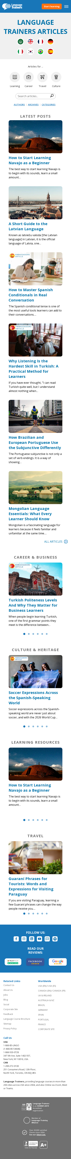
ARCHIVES (33, 104)
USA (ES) (52, 985)
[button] (24, 634)
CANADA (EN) (44, 990)
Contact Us (8, 985)
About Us (8, 990)
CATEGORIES (48, 104)
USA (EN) (42, 985)
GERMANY (43, 1010)
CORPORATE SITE (46, 1029)
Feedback (8, 1014)
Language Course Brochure (16, 1018)
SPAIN (41, 1014)
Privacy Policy (10, 1028)
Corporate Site (10, 1009)
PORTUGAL (43, 1019)
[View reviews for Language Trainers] (36, 1145)
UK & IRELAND (45, 995)
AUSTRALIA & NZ (46, 1000)
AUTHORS (19, 104)
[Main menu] (66, 6)
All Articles (53, 541)
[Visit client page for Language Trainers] (35, 1132)
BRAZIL (41, 1005)
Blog (5, 999)
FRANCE (42, 1024)
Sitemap (7, 1023)
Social (6, 1004)
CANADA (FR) (59, 990)
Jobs (5, 994)
